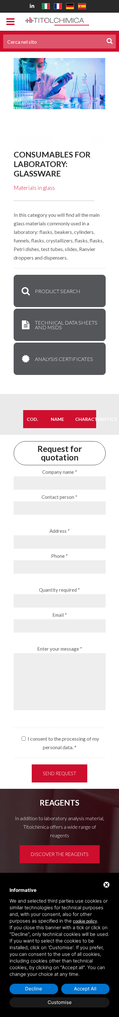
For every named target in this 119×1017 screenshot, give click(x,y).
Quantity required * (59, 590)
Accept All (85, 989)
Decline (33, 989)
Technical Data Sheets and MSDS (66, 324)
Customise (60, 1002)
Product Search (57, 291)
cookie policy (85, 921)
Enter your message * (59, 649)
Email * (59, 615)
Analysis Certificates (64, 359)
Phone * (59, 556)
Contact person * (59, 497)
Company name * (59, 472)
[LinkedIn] (33, 5)
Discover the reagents (60, 854)
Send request (59, 773)
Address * (60, 531)
